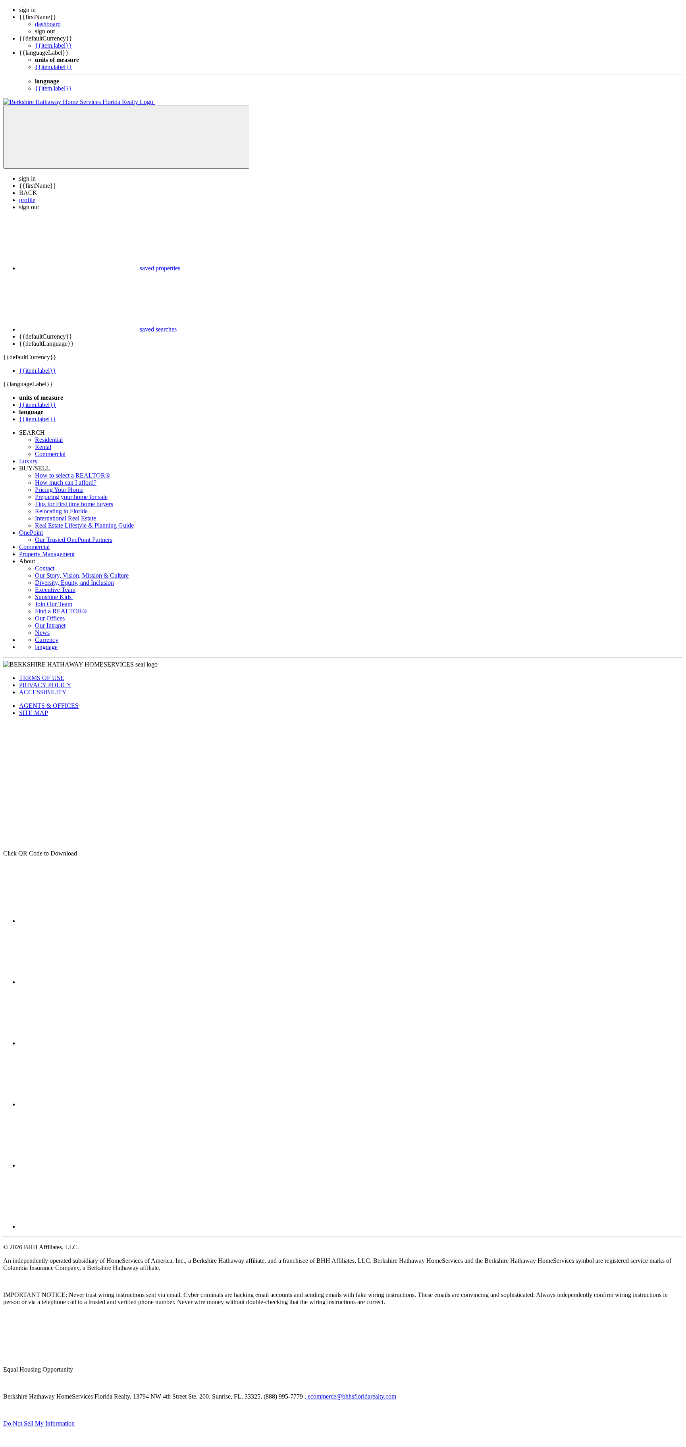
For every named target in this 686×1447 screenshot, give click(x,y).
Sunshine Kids (54, 596)
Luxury (28, 461)
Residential (49, 439)
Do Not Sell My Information (39, 1423)
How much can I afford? (65, 482)
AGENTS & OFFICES (49, 705)
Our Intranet (50, 625)
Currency (46, 639)
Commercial (50, 454)
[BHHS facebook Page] (78, 920)
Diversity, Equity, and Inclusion (74, 582)
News (42, 632)
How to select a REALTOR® (72, 475)
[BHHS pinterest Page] (78, 1043)
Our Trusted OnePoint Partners (73, 539)
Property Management (47, 554)
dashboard (48, 24)
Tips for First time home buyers (74, 504)
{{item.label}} (53, 45)
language (46, 647)
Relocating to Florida (61, 511)
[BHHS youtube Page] (78, 1165)
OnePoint (31, 532)
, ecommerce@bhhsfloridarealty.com (350, 1396)
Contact (44, 568)
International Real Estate (65, 518)
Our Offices (50, 618)
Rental (43, 446)
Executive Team (55, 589)
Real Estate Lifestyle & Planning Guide (84, 525)
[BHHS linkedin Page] (78, 1104)
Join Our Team (53, 604)
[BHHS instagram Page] (78, 1226)
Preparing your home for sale (71, 496)
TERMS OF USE (41, 677)
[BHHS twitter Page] (78, 982)
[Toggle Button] (126, 137)
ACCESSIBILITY (43, 692)
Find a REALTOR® (61, 611)
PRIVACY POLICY (45, 685)
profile (27, 200)
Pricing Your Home (59, 489)
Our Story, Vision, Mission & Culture (82, 575)
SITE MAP (33, 712)
